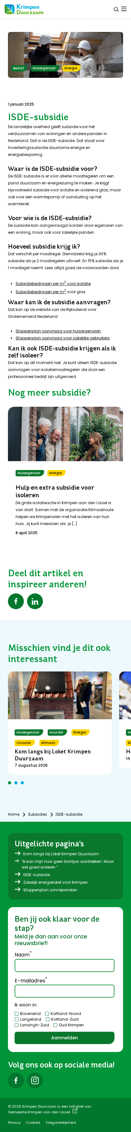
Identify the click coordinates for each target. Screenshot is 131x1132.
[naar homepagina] (24, 9)
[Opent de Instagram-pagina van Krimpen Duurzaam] (35, 1080)
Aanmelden (64, 1038)
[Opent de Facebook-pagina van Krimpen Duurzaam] (16, 1080)
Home (13, 814)
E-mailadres (31, 980)
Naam (23, 954)
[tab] (124, 9)
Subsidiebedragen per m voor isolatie (53, 283)
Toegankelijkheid (60, 1122)
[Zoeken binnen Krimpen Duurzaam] (116, 9)
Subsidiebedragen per (38, 291)
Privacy (14, 1122)
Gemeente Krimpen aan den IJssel (39, 1112)
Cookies (33, 1122)
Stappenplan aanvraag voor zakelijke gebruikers (63, 338)
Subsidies (37, 814)
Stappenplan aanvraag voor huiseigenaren (58, 331)
